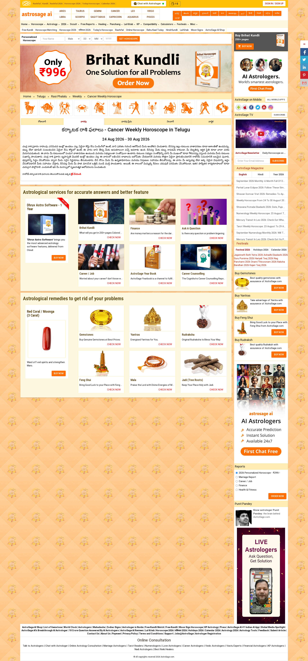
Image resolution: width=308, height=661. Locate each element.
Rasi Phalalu (59, 96)
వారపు (84, 121)
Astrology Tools (248, 630)
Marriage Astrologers (115, 645)
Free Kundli (27, 30)
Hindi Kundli (172, 30)
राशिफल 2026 (85, 30)
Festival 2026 (243, 249)
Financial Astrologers (255, 645)
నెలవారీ (170, 121)
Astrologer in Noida (132, 627)
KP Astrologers (276, 645)
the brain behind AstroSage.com (266, 513)
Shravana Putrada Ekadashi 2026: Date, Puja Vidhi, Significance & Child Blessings (262, 207)
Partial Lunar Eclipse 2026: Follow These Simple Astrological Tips (262, 187)
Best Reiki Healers (164, 649)
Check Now (114, 237)
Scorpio (80, 17)
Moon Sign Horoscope (191, 627)
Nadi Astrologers (144, 649)
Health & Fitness (248, 489)
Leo (133, 11)
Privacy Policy (130, 633)
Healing (102, 24)
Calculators (167, 24)
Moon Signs (197, 30)
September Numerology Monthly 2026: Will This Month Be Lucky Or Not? (262, 232)
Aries (62, 11)
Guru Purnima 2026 (244, 258)
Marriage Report (247, 477)
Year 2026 (278, 174)
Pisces (150, 17)
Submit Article (278, 630)
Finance (243, 485)
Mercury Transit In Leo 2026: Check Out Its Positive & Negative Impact (262, 239)
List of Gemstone (53, 627)
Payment (116, 633)
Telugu (41, 96)
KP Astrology (211, 627)
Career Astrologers (193, 645)
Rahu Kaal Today (155, 30)
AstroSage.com (167, 657)
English (243, 174)
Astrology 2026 (230, 630)
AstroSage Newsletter (247, 153)
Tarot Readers (136, 645)
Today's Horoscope (103, 30)
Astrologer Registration (208, 633)
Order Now (277, 496)
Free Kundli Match (154, 627)
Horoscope (37, 24)
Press (223, 627)
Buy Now (246, 46)
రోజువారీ (42, 121)
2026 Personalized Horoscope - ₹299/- (259, 472)
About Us (106, 633)
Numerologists (153, 645)
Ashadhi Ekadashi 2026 (276, 254)
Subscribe (279, 115)
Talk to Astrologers (33, 645)
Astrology (52, 24)
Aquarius (133, 17)
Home (24, 24)
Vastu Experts (234, 645)
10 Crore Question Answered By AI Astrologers (94, 630)
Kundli (45, 3)
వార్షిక (211, 121)
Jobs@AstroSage (184, 633)
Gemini (98, 11)
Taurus (80, 11)
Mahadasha (99, 627)
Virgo (150, 11)
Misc (193, 24)
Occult (73, 24)
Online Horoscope (135, 30)
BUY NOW (59, 257)
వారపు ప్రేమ (126, 121)
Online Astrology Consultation (86, 645)
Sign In (269, 3)
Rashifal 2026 (56, 3)
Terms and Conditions (151, 633)
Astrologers (84, 627)
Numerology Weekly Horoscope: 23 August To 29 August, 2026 (262, 213)
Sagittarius (97, 17)
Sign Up (279, 3)
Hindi (260, 174)
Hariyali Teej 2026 (264, 258)
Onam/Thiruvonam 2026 (264, 261)
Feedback (263, 630)
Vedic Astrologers (215, 645)
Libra (63, 17)
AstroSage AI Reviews (132, 630)
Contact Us (93, 633)
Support (168, 633)
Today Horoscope (91, 3)
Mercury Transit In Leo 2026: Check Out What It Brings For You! (262, 220)
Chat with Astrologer (149, 3)
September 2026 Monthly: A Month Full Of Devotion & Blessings (262, 181)
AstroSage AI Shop (215, 30)
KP (138, 24)
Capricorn (115, 17)
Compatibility (150, 24)
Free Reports (88, 24)
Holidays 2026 (260, 249)
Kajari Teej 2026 (258, 265)
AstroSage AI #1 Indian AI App (243, 627)
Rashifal (37, 3)
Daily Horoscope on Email (275, 153)
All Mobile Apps (276, 99)
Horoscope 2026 (72, 3)
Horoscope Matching (46, 30)
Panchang (115, 24)
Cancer (115, 11)
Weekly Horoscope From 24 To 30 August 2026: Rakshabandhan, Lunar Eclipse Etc (262, 200)
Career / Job (245, 481)
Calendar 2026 (108, 3)
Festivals (182, 24)
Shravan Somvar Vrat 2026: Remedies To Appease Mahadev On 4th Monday (262, 194)
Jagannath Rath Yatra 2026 (249, 254)
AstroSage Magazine (250, 168)
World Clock (70, 627)
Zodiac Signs (114, 627)
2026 (64, 24)
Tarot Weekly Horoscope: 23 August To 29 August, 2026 (262, 226)
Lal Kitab (184, 30)
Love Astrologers (172, 645)
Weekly (77, 96)
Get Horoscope (128, 38)
